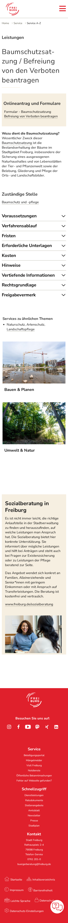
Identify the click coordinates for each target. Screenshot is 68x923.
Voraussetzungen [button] (19, 216)
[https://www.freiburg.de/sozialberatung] (33, 652)
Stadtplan (34, 825)
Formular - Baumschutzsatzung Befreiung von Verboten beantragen (31, 114)
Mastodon (37, 727)
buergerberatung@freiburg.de (34, 864)
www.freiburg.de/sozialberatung (29, 604)
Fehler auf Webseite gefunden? (34, 780)
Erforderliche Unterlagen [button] (27, 245)
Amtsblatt (34, 810)
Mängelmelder (34, 760)
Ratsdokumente (34, 800)
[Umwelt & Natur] (34, 443)
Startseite (16, 879)
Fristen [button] (9, 236)
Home (5, 23)
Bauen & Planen (19, 389)
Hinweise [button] (11, 265)
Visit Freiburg (34, 765)
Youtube (28, 727)
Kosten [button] (9, 255)
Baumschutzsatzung (17, 142)
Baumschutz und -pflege (20, 202)
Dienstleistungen (34, 795)
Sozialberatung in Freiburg (27, 506)
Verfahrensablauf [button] (19, 226)
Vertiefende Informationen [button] (28, 275)
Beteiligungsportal (34, 755)
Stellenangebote (34, 805)
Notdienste (34, 770)
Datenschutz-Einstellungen (27, 911)
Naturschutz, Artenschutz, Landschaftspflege (26, 327)
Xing (47, 727)
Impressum (17, 890)
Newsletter (34, 815)
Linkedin (56, 727)
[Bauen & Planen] (34, 382)
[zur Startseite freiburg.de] (16, 9)
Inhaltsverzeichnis (43, 879)
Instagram (9, 727)
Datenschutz (47, 900)
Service (18, 23)
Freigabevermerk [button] (19, 295)
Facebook (18, 727)
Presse (34, 820)
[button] (34, 700)
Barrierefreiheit (42, 890)
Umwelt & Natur (19, 450)
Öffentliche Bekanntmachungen (34, 775)
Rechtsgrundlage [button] (19, 285)
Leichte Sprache (20, 901)
